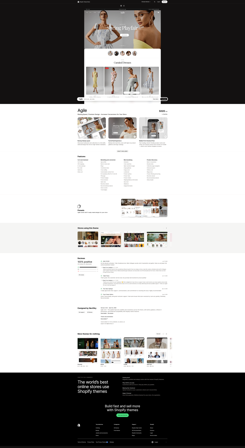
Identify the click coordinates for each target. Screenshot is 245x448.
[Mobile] (124, 6)
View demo (155, 99)
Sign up (164, 1)
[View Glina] (144, 208)
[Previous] (163, 228)
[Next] (166, 228)
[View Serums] (136, 208)
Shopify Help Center (137, 428)
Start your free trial (122, 415)
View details (104, 313)
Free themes (117, 430)
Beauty (97, 430)
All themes (89, 312)
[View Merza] (152, 208)
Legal (151, 433)
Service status (153, 435)
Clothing (98, 428)
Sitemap (112, 442)
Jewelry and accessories (102, 433)
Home (97, 435)
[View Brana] (128, 208)
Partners (152, 430)
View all (158, 333)
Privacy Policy (90, 442)
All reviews (81, 275)
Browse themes (145, 1)
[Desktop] (121, 6)
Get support (82, 312)
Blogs (133, 435)
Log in (158, 1)
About (151, 428)
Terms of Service (82, 442)
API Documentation (136, 430)
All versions (110, 313)
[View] (88, 239)
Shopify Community (136, 433)
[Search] (155, 2)
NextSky (165, 114)
